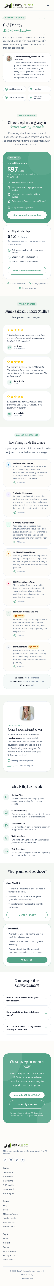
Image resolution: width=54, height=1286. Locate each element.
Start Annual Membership (27, 215)
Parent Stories (9, 1226)
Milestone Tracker (11, 1214)
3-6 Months (8, 1176)
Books (5, 1209)
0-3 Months (8, 1172)
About (5, 1238)
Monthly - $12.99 (27, 914)
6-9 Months (8, 1181)
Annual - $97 (27, 959)
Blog (5, 1205)
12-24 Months (9, 1189)
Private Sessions (10, 1251)
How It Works (9, 1222)
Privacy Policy (9, 1255)
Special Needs (9, 1218)
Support (6, 1247)
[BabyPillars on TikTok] (17, 1160)
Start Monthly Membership (27, 270)
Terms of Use (9, 1259)
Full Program (8, 1193)
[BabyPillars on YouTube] (11, 1160)
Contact (6, 1243)
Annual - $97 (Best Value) (27, 1095)
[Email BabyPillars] (22, 1160)
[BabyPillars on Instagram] (5, 1160)
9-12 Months (8, 1185)
